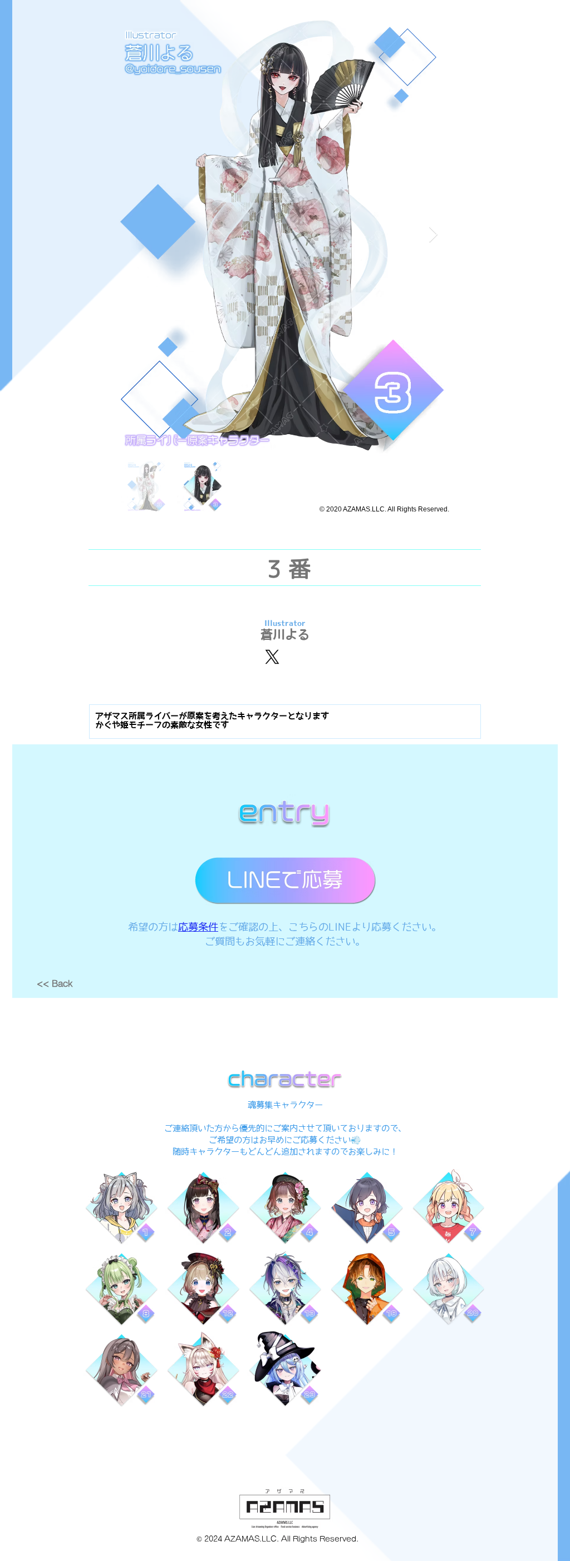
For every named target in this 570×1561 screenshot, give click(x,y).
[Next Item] (433, 234)
